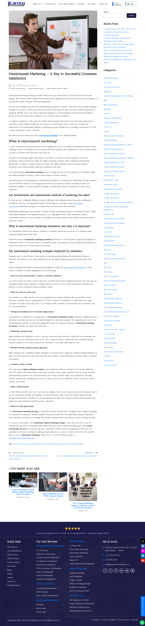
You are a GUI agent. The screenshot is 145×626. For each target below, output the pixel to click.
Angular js (108, 91)
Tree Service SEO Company (114, 329)
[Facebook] (143, 546)
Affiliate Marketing (111, 78)
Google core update (111, 193)
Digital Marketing (110, 140)
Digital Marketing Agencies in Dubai (118, 145)
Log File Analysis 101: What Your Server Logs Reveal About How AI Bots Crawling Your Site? (120, 32)
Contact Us (11, 581)
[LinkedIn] (121, 570)
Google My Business (111, 198)
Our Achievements (14, 551)
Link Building (109, 228)
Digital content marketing (114, 136)
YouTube (107, 356)
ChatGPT (107, 114)
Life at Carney (12, 555)
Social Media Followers (113, 303)
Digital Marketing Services (114, 162)
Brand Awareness (110, 105)
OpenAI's (107, 250)
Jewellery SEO (109, 214)
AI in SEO (107, 83)
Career (9, 574)
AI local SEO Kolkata (112, 87)
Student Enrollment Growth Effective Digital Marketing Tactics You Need (23, 492)
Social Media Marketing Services (116, 312)
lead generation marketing (114, 219)
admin (13, 85)
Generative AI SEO (111, 185)
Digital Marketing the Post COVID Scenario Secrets (53, 495)
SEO (105, 263)
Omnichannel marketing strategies (53, 444)
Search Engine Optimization (114, 259)
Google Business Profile (113, 189)
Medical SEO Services (112, 236)
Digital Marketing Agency (19, 88)
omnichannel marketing (48, 135)
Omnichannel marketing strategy (73, 444)
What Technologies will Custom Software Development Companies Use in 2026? (120, 59)
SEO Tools (108, 294)
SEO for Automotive (111, 276)
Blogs (9, 570)
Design (106, 131)
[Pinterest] (132, 570)
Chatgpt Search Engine (112, 118)
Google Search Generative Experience (118, 202)
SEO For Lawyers (110, 290)
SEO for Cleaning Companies (115, 281)
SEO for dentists (110, 285)
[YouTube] (127, 570)
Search (106, 12)
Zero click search (110, 365)
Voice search (109, 347)
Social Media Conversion (113, 299)
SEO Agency (108, 272)
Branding (107, 109)
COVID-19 (108, 127)
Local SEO (108, 232)
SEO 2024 (107, 267)
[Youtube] (143, 560)
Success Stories (13, 562)
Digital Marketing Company (36, 88)
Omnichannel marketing (35, 444)
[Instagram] (143, 551)
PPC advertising (110, 254)
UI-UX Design (109, 334)
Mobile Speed (109, 241)
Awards (10, 578)
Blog (105, 100)
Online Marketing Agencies (114, 245)
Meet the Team (13, 558)
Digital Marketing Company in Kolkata (57, 88)
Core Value (11, 566)
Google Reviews (13, 585)
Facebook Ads (109, 176)
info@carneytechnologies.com (23, 438)
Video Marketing (110, 343)
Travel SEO (108, 325)
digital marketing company (74, 267)
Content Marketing (111, 122)
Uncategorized (109, 338)
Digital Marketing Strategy (114, 167)
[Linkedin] (143, 556)
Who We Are (12, 547)
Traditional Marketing (112, 321)
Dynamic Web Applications (114, 171)
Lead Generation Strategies (114, 223)
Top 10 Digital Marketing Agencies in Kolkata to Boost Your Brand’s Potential (83, 505)
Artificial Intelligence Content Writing (118, 96)
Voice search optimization (114, 352)
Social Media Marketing (113, 307)
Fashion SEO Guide (111, 180)
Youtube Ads (109, 361)
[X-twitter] (143, 541)
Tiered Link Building (111, 316)
